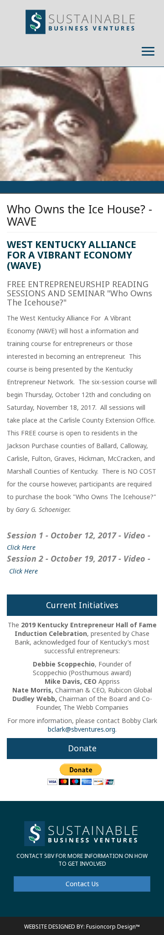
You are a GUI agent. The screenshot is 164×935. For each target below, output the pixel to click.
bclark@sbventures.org (81, 729)
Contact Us (82, 883)
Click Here (21, 547)
